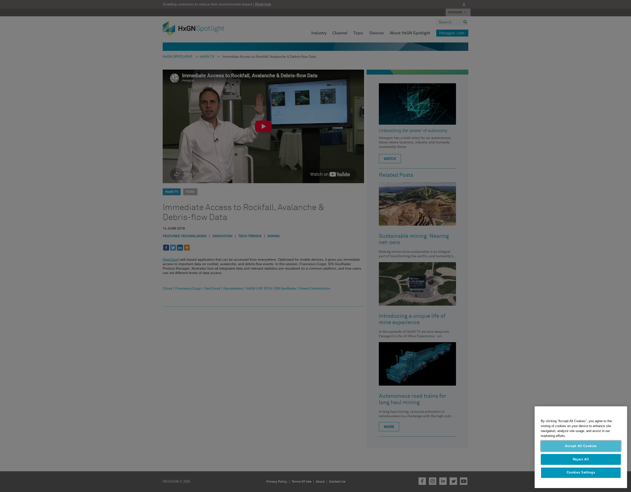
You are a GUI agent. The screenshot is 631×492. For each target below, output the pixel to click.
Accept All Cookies (581, 446)
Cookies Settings (581, 472)
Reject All (581, 459)
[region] (581, 447)
